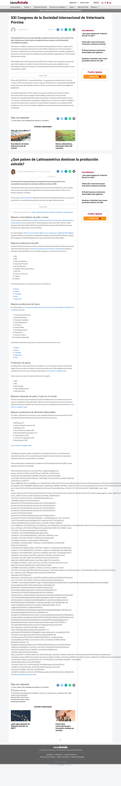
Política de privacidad (77, 757)
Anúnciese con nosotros (47, 757)
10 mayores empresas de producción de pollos (46, 249)
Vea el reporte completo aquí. (21, 445)
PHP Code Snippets (53, 765)
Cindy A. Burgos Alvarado (26, 172)
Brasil (16, 289)
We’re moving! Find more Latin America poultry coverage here (60, 10)
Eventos (27, 7)
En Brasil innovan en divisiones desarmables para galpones (93, 51)
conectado (28, 121)
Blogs (71, 7)
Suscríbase (49, 754)
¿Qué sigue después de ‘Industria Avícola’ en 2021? (94, 34)
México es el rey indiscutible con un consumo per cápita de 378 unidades (49, 233)
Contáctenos (59, 754)
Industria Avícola (26, 198)
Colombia (17, 294)
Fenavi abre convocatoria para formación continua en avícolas (94, 43)
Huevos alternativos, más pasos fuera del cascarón (64, 146)
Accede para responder (18, 702)
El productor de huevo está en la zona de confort (20, 146)
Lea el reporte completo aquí (56, 371)
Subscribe (94, 76)
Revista (96, 3)
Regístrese (73, 3)
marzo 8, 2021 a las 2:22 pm (19, 697)
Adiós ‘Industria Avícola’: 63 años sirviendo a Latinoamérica (52, 212)
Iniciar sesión (84, 3)
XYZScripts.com (68, 765)
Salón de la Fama (83, 7)
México (16, 291)
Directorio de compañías (57, 7)
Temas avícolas (15, 7)
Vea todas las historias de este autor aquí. (23, 674)
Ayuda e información (63, 757)
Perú (16, 296)
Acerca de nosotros (70, 754)
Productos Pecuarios (40, 7)
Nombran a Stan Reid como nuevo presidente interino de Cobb (94, 59)
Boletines (94, 7)
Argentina (18, 299)
